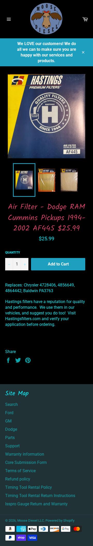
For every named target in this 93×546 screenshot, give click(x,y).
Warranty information (24, 454)
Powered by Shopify (59, 520)
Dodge (11, 429)
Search (11, 404)
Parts (10, 437)
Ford (9, 412)
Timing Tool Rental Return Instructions (40, 495)
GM (8, 421)
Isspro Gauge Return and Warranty (36, 503)
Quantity (12, 252)
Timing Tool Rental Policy (28, 487)
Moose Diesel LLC (30, 520)
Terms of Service (20, 470)
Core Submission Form (26, 462)
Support (12, 445)
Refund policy (17, 479)
